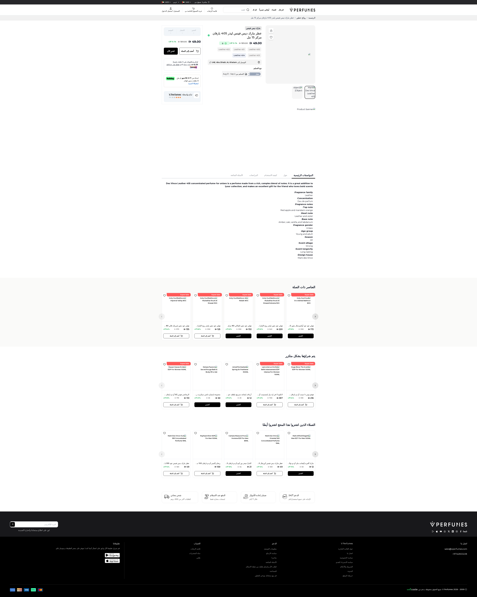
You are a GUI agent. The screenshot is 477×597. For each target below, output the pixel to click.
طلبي (198, 558)
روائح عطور (301, 18)
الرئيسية (311, 18)
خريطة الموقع (348, 576)
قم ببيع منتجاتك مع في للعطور (266, 576)
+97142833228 (460, 554)
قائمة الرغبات (195, 549)
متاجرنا (274, 558)
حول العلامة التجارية (345, 549)
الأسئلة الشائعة (271, 562)
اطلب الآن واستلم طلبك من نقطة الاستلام (261, 567)
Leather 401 (239, 49)
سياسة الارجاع (271, 553)
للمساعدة (273, 571)
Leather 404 (239, 55)
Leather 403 (254, 55)
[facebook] (461, 531)
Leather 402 (224, 49)
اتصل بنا (350, 553)
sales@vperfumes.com (456, 549)
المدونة (350, 571)
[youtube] (441, 531)
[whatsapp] (445, 531)
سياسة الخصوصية (346, 558)
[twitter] (449, 531)
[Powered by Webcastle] (412, 589)
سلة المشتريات (194, 553)
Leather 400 (254, 49)
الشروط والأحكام (346, 567)
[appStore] (437, 531)
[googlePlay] (433, 531)
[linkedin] (453, 531)
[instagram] (457, 531)
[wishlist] (164, 295)
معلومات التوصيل (270, 549)
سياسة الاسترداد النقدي (344, 562)
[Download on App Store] (88, 561)
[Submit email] (12, 524)
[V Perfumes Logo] (302, 10)
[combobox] (186, 2)
